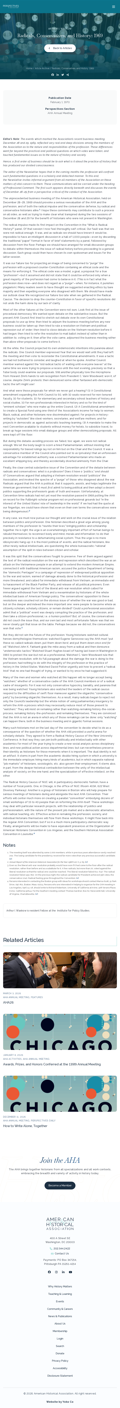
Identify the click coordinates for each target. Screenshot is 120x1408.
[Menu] (113, 6)
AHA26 (8, 1002)
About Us (60, 1323)
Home (29, 68)
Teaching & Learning (60, 1293)
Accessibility (60, 1368)
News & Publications (60, 1316)
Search (60, 1346)
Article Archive (42, 68)
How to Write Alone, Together (25, 1126)
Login (60, 1338)
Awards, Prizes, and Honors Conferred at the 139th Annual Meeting (52, 1064)
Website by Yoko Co (60, 1401)
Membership (60, 1331)
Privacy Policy (60, 1360)
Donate (60, 1353)
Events (60, 1301)
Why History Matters (60, 1286)
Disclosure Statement (60, 1375)
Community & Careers (60, 1308)
